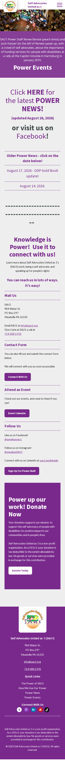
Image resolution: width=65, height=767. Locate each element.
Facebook (31, 136)
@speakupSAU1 (14, 452)
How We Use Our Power (32, 688)
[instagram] (26, 709)
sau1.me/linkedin (49, 460)
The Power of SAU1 (32, 683)
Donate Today (20, 570)
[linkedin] (33, 709)
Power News (32, 692)
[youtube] (40, 709)
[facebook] (19, 709)
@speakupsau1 (13, 439)
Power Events (32, 697)
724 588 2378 (13, 333)
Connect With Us (17, 376)
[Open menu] (59, 5)
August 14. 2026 (32, 186)
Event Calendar (17, 413)
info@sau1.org (29, 325)
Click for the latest (33, 100)
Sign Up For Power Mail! (22, 471)
